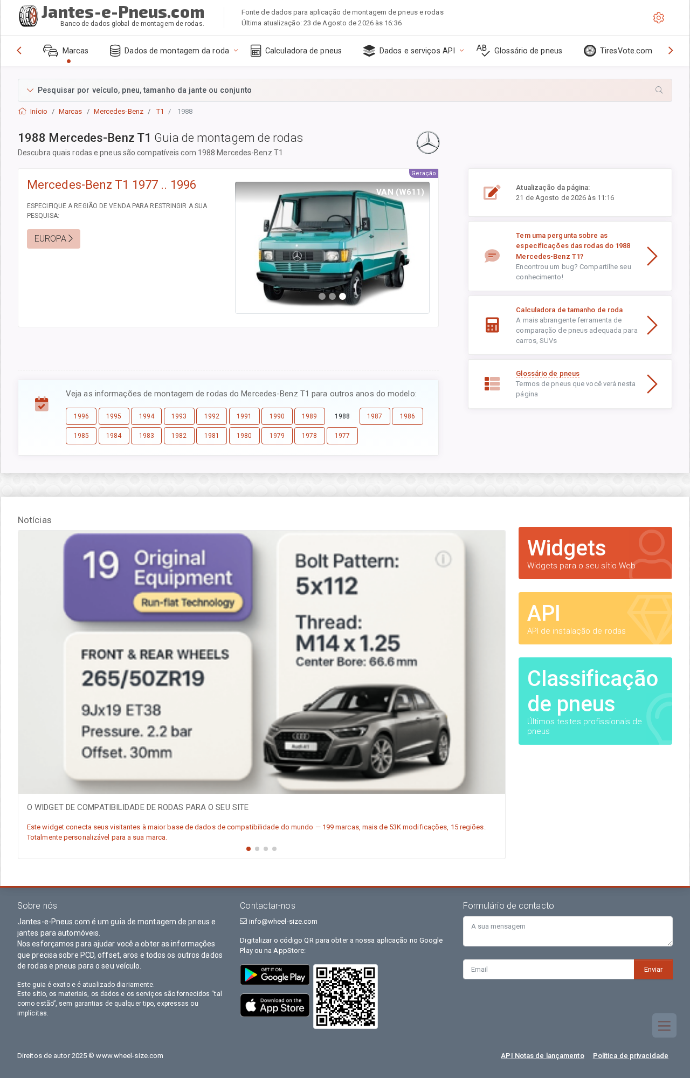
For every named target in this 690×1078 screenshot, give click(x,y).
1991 (244, 416)
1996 (81, 416)
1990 (277, 416)
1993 (179, 416)
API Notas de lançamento (542, 1056)
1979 (277, 436)
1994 (146, 416)
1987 (374, 416)
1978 (309, 436)
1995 (113, 416)
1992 (211, 416)
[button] (345, 90)
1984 (113, 436)
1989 (309, 416)
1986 (407, 416)
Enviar (653, 969)
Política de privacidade (630, 1056)
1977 (342, 436)
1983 (146, 436)
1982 (179, 436)
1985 (81, 436)
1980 (244, 436)
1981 (211, 436)
